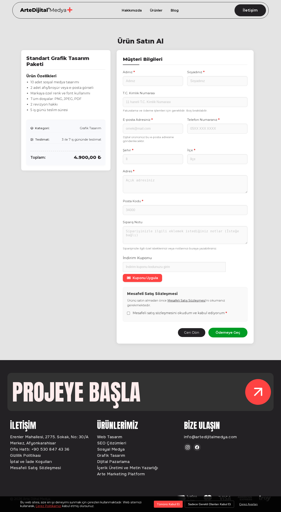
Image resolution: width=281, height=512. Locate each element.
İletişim (250, 10)
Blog (175, 10)
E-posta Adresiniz (138, 120)
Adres (128, 171)
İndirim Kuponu (137, 258)
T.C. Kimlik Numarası (139, 93)
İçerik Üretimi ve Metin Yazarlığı (127, 467)
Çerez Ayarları (248, 504)
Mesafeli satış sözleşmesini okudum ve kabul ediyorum (180, 313)
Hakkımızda (132, 10)
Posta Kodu (133, 201)
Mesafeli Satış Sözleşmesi (186, 300)
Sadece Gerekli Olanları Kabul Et (209, 504)
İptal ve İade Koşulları (31, 461)
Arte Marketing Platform (121, 474)
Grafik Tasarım (111, 455)
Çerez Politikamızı (48, 506)
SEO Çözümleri (111, 443)
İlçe (191, 150)
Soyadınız (195, 72)
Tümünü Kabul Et (168, 504)
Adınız (129, 72)
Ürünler (156, 10)
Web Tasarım (109, 436)
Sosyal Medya (111, 449)
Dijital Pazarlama (113, 461)
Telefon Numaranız (203, 120)
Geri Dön (191, 333)
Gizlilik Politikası (25, 455)
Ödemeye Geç (228, 333)
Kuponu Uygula (145, 278)
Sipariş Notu (132, 222)
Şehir (128, 150)
